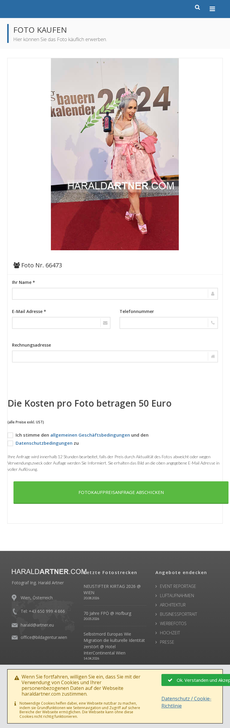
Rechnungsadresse (31, 345)
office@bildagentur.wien (44, 637)
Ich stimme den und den (82, 435)
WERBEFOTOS (173, 623)
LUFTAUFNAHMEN (177, 595)
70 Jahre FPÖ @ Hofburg (107, 613)
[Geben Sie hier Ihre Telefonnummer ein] (168, 323)
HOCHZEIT (170, 633)
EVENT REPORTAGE (178, 586)
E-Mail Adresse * (29, 311)
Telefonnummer (136, 311)
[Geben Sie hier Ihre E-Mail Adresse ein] (61, 323)
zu (47, 443)
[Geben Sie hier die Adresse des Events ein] (115, 356)
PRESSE (167, 642)
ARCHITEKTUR (173, 605)
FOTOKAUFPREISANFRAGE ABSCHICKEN (121, 492)
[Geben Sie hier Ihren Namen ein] (115, 294)
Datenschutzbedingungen (44, 443)
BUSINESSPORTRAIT (178, 614)
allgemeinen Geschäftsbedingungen (90, 435)
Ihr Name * (23, 282)
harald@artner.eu (37, 625)
